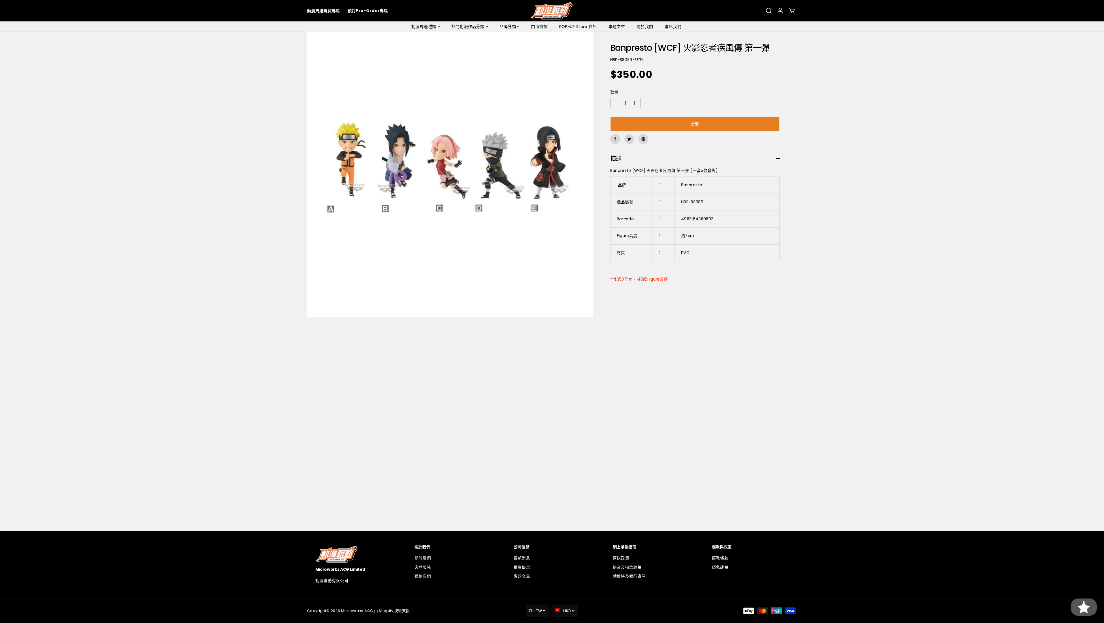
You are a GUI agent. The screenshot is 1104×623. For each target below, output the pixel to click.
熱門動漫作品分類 (468, 26)
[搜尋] (769, 10)
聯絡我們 (672, 26)
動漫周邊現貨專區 (323, 11)
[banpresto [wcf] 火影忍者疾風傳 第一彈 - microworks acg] (450, 174)
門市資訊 (539, 26)
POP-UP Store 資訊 (578, 26)
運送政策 (621, 558)
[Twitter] (629, 139)
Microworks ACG (357, 610)
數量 (614, 92)
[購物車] (792, 10)
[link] (353, 554)
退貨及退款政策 (627, 567)
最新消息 (522, 558)
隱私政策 (720, 567)
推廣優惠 (522, 567)
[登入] (780, 10)
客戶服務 (423, 567)
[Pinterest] (643, 139)
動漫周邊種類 (424, 26)
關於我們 (644, 26)
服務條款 (720, 558)
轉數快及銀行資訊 (629, 576)
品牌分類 (508, 26)
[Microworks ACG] (552, 10)
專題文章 (616, 26)
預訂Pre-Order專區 (368, 11)
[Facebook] (615, 139)
